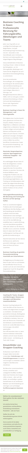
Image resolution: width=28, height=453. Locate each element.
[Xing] (23, 1)
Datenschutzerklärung (15, 451)
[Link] (9, 6)
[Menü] (21, 6)
